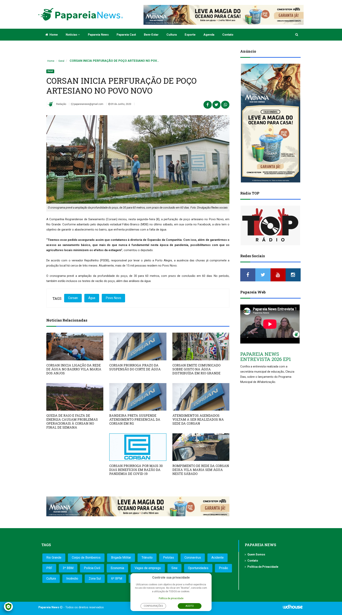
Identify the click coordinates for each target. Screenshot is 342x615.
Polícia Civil (92, 568)
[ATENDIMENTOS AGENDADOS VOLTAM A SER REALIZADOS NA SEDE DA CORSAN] (200, 397)
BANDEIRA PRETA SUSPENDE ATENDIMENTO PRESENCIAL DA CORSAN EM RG (134, 419)
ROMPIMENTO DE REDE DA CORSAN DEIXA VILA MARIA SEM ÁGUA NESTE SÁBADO (200, 470)
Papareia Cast (126, 34)
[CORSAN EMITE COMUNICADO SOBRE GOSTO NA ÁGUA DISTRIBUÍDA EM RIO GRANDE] (200, 346)
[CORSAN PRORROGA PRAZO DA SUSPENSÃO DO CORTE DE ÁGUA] (137, 346)
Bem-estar (151, 34)
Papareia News (98, 34)
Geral (61, 60)
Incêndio (72, 578)
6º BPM (116, 578)
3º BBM (68, 568)
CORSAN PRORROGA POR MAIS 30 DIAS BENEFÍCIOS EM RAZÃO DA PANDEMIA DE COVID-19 (136, 470)
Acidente (217, 557)
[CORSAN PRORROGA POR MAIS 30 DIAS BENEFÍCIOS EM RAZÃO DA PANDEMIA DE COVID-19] (137, 447)
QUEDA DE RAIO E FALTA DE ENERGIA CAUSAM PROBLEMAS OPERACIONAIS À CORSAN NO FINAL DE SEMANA (72, 421)
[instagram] (293, 274)
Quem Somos (256, 554)
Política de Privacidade (262, 566)
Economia (117, 568)
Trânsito (147, 557)
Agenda (208, 34)
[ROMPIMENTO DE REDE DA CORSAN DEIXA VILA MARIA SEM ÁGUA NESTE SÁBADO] (200, 447)
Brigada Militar (121, 557)
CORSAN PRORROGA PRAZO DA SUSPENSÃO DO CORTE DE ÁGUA (135, 367)
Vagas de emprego (148, 568)
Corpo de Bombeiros (86, 557)
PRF (49, 568)
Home (53, 34)
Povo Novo (113, 298)
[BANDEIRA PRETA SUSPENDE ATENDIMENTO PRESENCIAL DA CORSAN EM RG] (137, 397)
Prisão (223, 568)
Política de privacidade (171, 598)
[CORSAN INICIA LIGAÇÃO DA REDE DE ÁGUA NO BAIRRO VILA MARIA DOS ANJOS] (74, 346)
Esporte (190, 34)
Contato (227, 34)
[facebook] (247, 274)
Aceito (189, 606)
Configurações (153, 606)
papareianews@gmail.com (88, 104)
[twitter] (262, 274)
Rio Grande (53, 557)
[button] (297, 35)
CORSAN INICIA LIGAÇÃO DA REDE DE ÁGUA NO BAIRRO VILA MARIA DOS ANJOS (73, 369)
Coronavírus (192, 557)
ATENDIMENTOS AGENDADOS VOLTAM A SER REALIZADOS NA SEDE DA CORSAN (198, 419)
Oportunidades (198, 568)
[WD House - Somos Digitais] (293, 608)
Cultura (171, 34)
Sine (174, 568)
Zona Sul (95, 578)
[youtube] (278, 274)
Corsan (73, 298)
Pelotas (168, 557)
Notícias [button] (72, 34)
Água (91, 298)
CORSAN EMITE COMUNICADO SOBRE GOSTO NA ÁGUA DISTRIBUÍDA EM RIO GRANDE (196, 369)
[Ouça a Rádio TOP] (270, 225)
